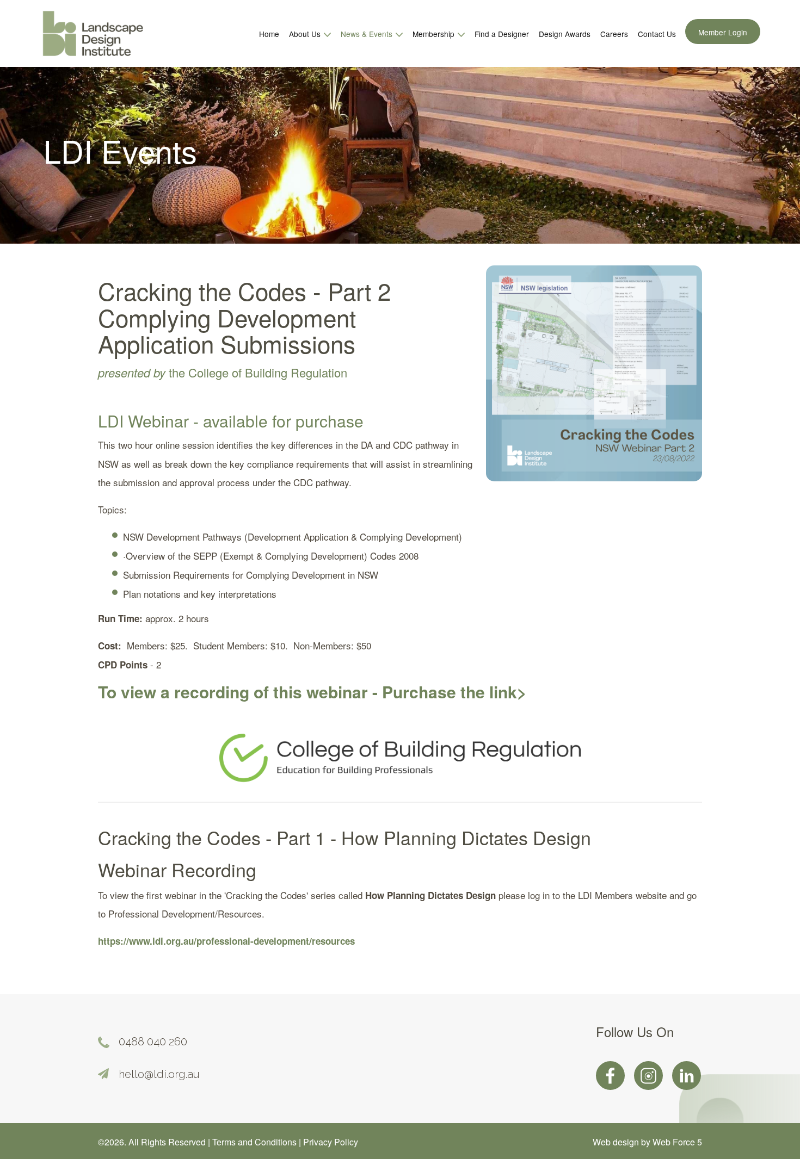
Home (269, 33)
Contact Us (657, 33)
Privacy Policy (330, 1142)
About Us (306, 33)
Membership (435, 33)
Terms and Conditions (255, 1142)
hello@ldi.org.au (159, 1074)
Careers (614, 33)
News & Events (368, 33)
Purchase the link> (454, 691)
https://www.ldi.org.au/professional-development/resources (226, 940)
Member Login (722, 32)
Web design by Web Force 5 (647, 1142)
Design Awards (564, 33)
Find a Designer (502, 33)
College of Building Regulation (267, 372)
